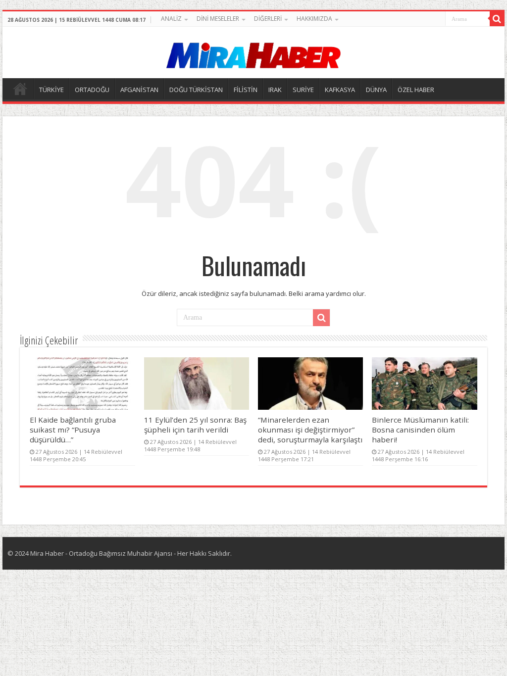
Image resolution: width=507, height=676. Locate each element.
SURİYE (303, 89)
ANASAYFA (20, 88)
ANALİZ (171, 18)
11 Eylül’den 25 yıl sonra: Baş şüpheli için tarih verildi (195, 425)
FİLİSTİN (245, 89)
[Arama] (497, 18)
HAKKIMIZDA (314, 18)
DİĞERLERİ (268, 18)
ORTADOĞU (92, 89)
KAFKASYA (340, 89)
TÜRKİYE (51, 89)
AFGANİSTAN (139, 89)
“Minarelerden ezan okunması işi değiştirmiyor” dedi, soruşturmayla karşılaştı (310, 429)
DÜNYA (376, 89)
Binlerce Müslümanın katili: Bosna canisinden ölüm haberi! (420, 429)
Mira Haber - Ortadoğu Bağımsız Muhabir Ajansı (101, 553)
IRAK (275, 89)
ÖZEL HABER (416, 89)
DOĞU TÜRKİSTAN (196, 89)
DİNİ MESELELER (218, 18)
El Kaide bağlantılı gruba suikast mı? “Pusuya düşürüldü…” (73, 429)
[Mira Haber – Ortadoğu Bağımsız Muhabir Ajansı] (253, 52)
